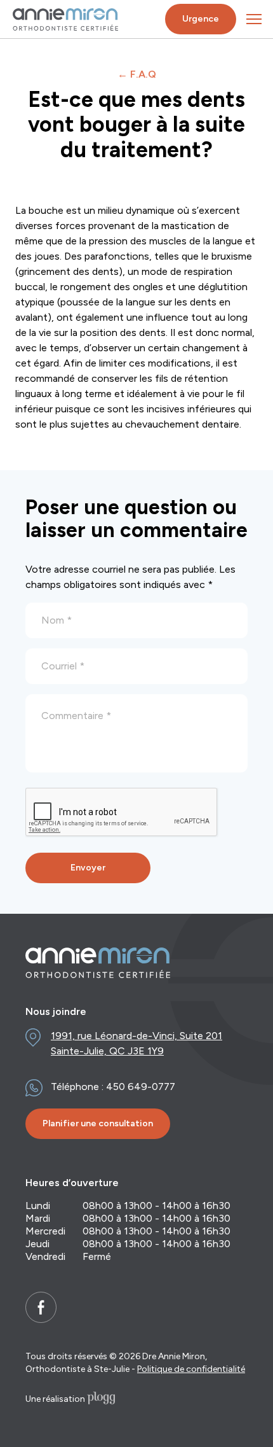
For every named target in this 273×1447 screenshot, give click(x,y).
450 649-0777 (140, 1086)
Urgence (200, 18)
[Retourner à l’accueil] (65, 19)
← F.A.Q (136, 74)
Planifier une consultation (98, 1123)
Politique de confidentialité (191, 1369)
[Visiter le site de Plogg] (101, 1399)
